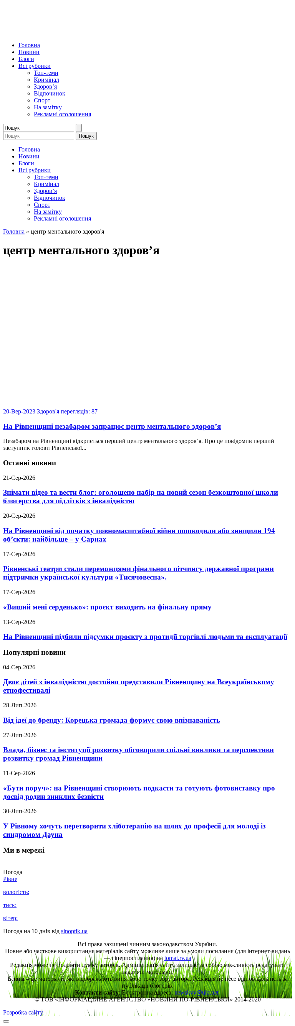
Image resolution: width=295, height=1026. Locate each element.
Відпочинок (49, 93)
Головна (29, 45)
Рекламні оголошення (62, 114)
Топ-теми (46, 72)
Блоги (26, 59)
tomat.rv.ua (177, 958)
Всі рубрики (34, 66)
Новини (29, 52)
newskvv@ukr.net (196, 992)
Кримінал (46, 79)
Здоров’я (45, 86)
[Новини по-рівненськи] (99, 32)
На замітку (48, 107)
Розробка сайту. (23, 1012)
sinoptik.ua (74, 931)
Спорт (42, 100)
